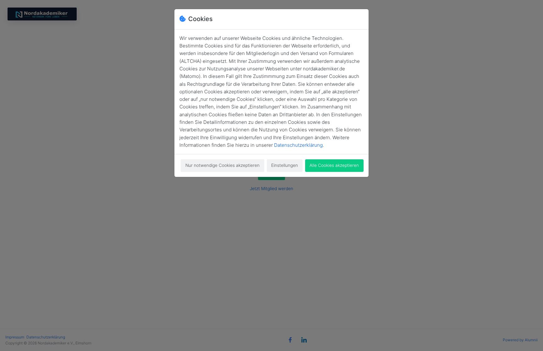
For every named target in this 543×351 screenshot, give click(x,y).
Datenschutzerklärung (298, 145)
